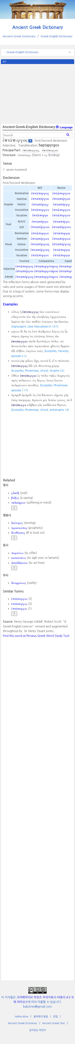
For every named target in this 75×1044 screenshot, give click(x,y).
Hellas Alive (21, 1016)
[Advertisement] (37, 93)
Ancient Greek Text (53, 1023)
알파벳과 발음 (41, 1016)
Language (65, 127)
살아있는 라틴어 (37, 1030)
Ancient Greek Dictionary (37, 27)
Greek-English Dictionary (56, 36)
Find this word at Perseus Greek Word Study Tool (36, 635)
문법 (55, 1016)
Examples (10, 304)
